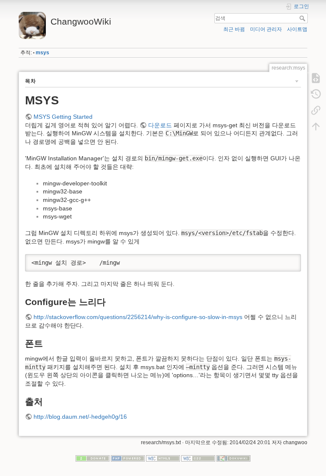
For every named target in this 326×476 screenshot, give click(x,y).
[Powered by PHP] (128, 458)
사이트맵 (297, 29)
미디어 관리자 (266, 29)
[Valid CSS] (198, 458)
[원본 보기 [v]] (316, 78)
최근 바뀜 (234, 29)
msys (42, 53)
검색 (303, 18)
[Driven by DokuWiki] (233, 458)
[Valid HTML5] (163, 458)
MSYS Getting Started (63, 116)
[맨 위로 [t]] (316, 126)
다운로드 (160, 125)
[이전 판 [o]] (316, 94)
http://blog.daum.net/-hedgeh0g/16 (80, 416)
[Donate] (93, 458)
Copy (289, 260)
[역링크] (316, 110)
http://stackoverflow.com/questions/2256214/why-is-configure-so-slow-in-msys (138, 317)
